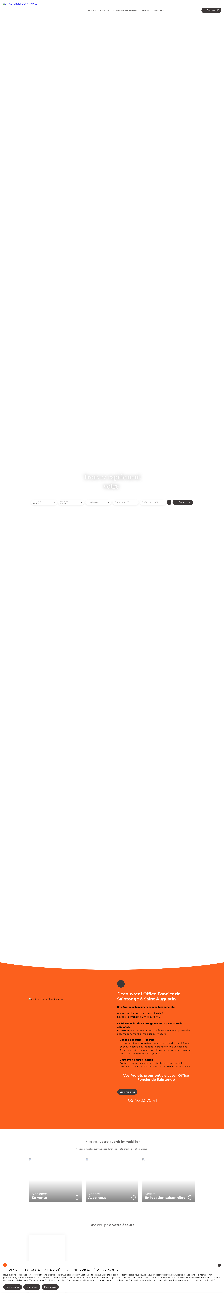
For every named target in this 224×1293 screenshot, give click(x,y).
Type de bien (64, 501)
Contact (159, 10)
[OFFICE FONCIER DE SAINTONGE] (20, 10)
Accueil (92, 10)
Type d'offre (37, 501)
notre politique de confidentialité (200, 1280)
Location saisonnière (125, 10)
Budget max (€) (122, 502)
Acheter (105, 10)
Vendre (146, 10)
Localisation (93, 502)
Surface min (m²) (150, 502)
